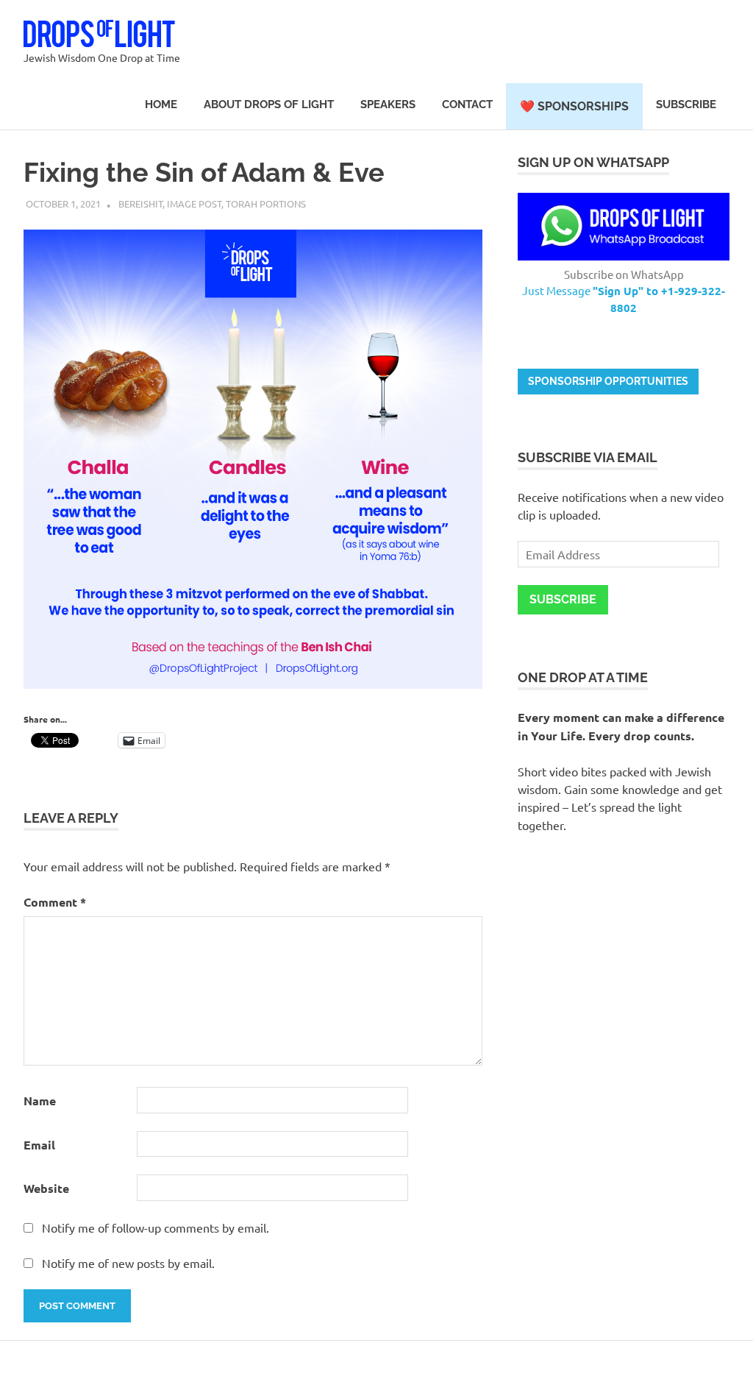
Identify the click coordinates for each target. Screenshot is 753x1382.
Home (161, 104)
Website (46, 1188)
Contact (467, 104)
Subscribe (686, 104)
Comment (55, 902)
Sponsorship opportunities (608, 381)
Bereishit (140, 203)
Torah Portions (266, 203)
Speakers (387, 104)
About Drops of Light (269, 104)
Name (40, 1100)
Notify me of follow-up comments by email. (155, 1227)
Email (39, 1144)
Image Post (194, 203)
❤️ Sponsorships (574, 106)
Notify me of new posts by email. (128, 1262)
